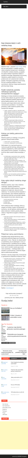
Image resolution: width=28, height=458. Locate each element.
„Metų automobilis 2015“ (16, 377)
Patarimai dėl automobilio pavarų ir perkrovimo (17, 370)
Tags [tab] (22, 358)
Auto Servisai (5, 404)
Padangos (5, 411)
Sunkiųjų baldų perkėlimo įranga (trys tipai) (21, 352)
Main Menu (5, 6)
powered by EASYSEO (17, 456)
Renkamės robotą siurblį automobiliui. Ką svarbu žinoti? (7, 352)
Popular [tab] (5, 358)
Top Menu (5, 1)
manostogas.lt (10, 288)
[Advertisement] (14, 25)
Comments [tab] (14, 358)
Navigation (24, 456)
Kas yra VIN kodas (15, 384)
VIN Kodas (5, 414)
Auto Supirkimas (6, 405)
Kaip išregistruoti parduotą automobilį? (17, 362)
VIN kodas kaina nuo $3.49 (17, 392)
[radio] (10, 295)
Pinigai (4, 412)
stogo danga (19, 66)
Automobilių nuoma (7, 407)
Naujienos (12, 343)
